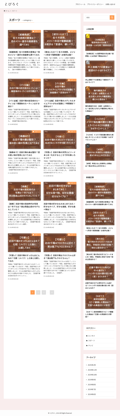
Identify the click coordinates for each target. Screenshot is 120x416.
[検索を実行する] (112, 17)
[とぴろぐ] (12, 4)
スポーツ (91, 340)
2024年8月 (92, 384)
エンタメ (91, 336)
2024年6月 (92, 394)
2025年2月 (92, 365)
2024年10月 (92, 374)
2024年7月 (92, 389)
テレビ (90, 345)
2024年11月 (92, 370)
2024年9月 (92, 379)
